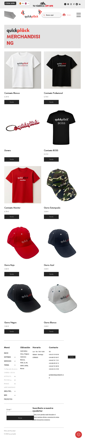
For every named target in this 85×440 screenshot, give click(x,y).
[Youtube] (77, 4)
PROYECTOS (8, 399)
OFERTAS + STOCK (9, 373)
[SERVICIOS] (15, 361)
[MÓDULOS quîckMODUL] (15, 376)
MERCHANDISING (9, 387)
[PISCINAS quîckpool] (15, 380)
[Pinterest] (68, 4)
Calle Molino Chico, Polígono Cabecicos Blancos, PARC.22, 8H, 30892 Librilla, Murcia (24, 359)
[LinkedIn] (80, 4)
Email (9, 410)
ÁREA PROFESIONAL (8, 391)
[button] (11, 102)
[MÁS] (15, 395)
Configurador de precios (10, 369)
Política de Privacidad (9, 431)
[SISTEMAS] (15, 357)
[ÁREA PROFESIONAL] (15, 391)
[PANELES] (15, 384)
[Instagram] (71, 4)
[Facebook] (74, 4)
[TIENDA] (15, 365)
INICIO (6, 353)
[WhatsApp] (65, 4)
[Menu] (78, 15)
